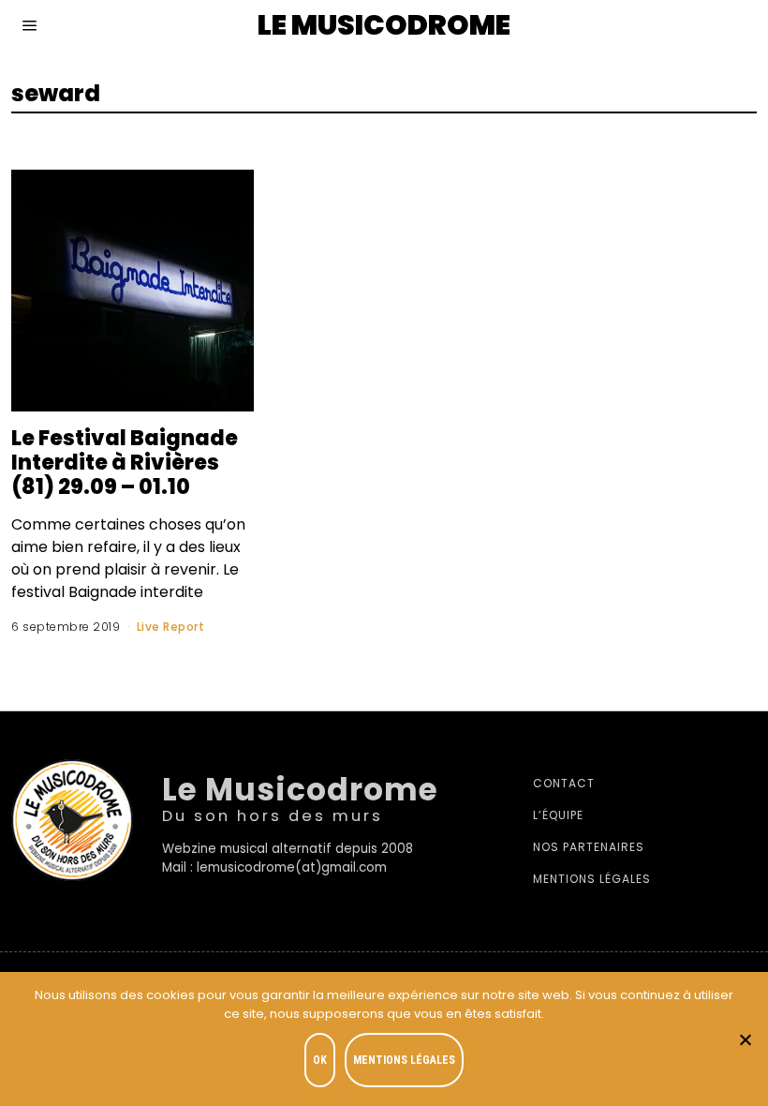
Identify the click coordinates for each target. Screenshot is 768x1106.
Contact (564, 783)
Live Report (171, 627)
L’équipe (558, 815)
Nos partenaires (588, 847)
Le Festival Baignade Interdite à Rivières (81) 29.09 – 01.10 (124, 462)
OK (320, 1060)
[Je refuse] (744, 1039)
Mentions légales (592, 879)
